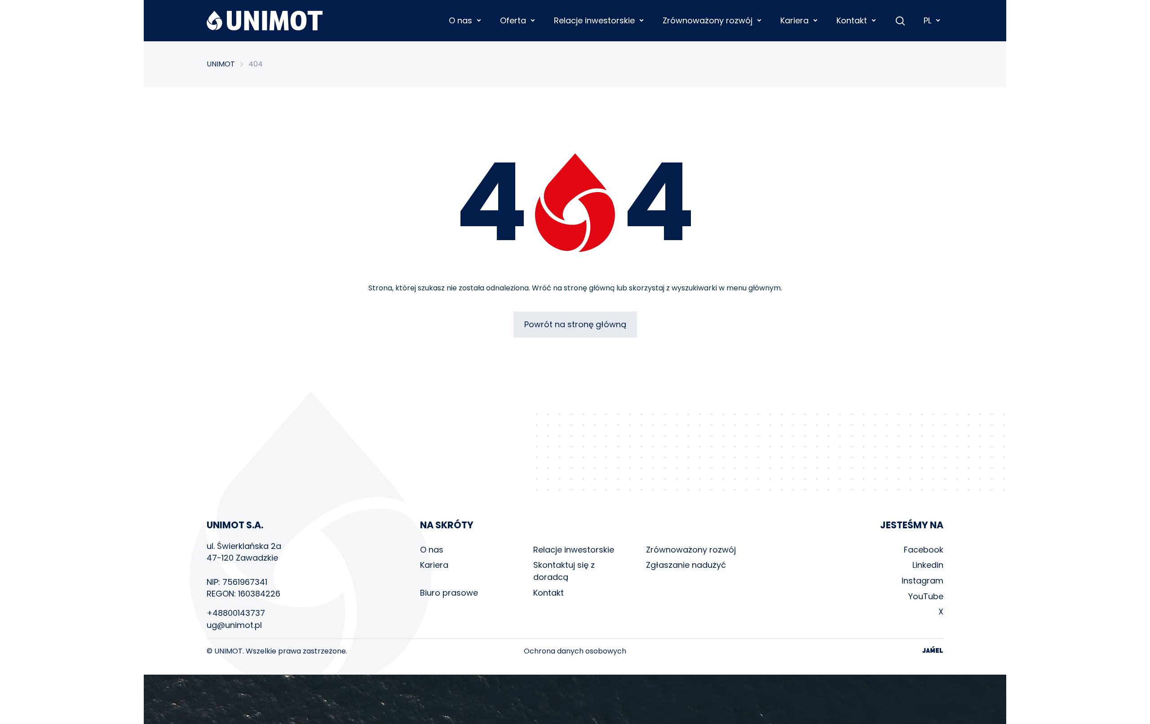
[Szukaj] (900, 20)
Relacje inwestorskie (573, 549)
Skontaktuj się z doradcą (564, 571)
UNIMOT (221, 64)
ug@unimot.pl (234, 625)
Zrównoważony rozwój (691, 549)
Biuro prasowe (449, 592)
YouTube (925, 596)
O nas (431, 549)
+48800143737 (236, 613)
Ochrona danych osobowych (575, 651)
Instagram (922, 580)
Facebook (923, 549)
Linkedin (927, 564)
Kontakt (548, 592)
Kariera (434, 564)
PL (927, 20)
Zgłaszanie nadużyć (686, 564)
